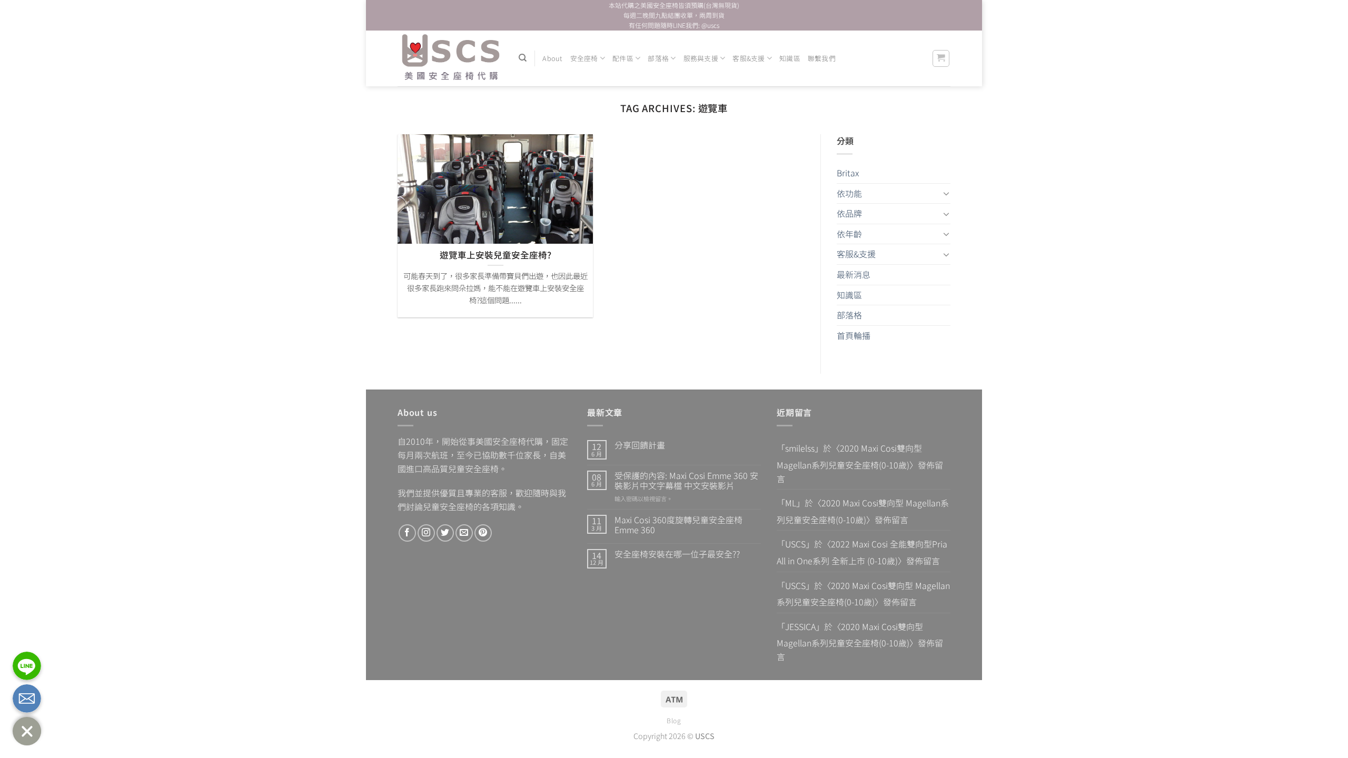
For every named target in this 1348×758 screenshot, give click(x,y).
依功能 (849, 193)
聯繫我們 (822, 58)
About (552, 58)
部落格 (658, 58)
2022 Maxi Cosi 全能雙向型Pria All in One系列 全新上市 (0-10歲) (862, 552)
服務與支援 (700, 58)
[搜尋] (523, 58)
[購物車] (941, 58)
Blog (674, 720)
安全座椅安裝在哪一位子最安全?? (677, 554)
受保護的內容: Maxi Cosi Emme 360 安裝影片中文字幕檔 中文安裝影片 (686, 481)
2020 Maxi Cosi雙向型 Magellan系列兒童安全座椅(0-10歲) (849, 456)
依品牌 (849, 213)
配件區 (622, 58)
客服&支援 (748, 58)
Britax (848, 172)
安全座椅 (584, 58)
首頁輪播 (853, 335)
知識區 (789, 58)
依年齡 (849, 233)
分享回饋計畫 (639, 445)
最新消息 (853, 274)
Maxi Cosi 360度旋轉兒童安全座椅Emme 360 (678, 525)
